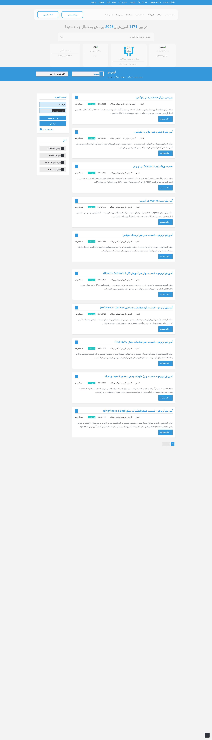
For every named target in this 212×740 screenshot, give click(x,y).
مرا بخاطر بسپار (48, 129)
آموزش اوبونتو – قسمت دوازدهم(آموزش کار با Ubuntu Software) (138, 273)
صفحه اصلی (169, 14)
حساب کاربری (48, 14)
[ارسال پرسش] (207, 735)
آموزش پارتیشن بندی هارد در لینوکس (153, 131)
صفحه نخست (138, 77)
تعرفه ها (129, 14)
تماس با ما (109, 14)
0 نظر (142, 104)
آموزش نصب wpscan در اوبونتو (156, 200)
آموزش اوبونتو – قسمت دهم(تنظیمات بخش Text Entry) (144, 342)
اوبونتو (128, 104)
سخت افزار (111, 2)
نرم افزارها (142, 2)
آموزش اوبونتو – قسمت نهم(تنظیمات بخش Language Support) (139, 376)
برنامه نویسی (155, 2)
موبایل (101, 2)
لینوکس (116, 77)
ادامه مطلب (164, 119)
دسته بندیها (140, 14)
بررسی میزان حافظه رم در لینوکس (154, 97)
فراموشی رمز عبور (58, 111)
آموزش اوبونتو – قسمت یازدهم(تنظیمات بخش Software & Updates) (136, 307)
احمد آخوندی (79, 104)
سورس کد (123, 2)
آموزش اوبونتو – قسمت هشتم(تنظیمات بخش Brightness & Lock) (138, 410)
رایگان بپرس (72, 14)
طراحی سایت (169, 2)
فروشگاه (150, 14)
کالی (122, 104)
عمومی (133, 2)
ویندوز (93, 2)
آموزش (123, 77)
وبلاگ (159, 14)
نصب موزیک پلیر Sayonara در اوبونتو (153, 166)
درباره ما (119, 14)
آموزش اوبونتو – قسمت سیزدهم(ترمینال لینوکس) (147, 235)
